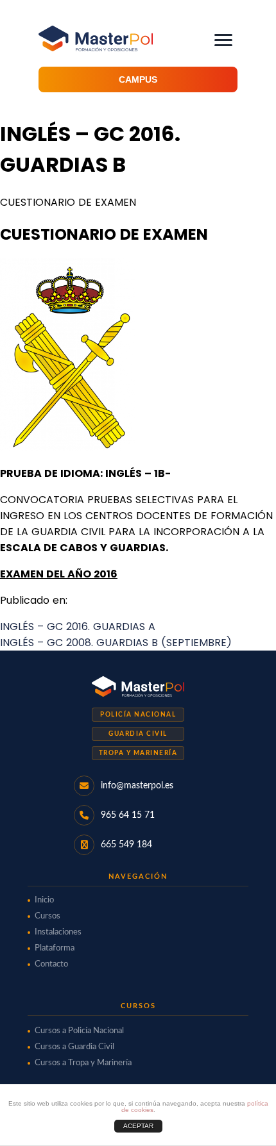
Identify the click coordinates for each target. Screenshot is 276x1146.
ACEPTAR (138, 1125)
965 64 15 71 (128, 815)
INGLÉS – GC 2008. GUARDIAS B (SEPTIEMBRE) (116, 642)
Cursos (47, 916)
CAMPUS (138, 79)
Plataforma (54, 948)
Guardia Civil (138, 734)
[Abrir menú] (223, 40)
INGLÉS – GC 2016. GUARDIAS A (77, 626)
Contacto (51, 964)
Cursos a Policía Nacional (79, 1031)
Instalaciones (58, 932)
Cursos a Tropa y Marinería (83, 1063)
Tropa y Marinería (138, 753)
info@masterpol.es (137, 785)
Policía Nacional (138, 714)
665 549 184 (126, 844)
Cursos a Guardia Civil (74, 1047)
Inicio (44, 900)
